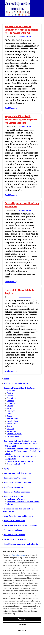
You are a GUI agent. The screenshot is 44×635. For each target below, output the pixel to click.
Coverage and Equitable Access (17, 473)
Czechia (10, 401)
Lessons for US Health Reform (20, 461)
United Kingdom (14, 434)
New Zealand (12, 421)
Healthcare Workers (16, 499)
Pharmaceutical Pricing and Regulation (21, 525)
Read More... (10, 108)
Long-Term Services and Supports (18, 516)
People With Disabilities (14, 521)
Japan (9, 416)
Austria (10, 393)
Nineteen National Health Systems (19, 388)
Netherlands (12, 418)
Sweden (10, 429)
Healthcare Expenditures (15, 487)
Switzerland (12, 431)
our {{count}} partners (17, 555)
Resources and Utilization (15, 539)
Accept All (22, 619)
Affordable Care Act (25, 36)
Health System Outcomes (15, 478)
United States (13, 436)
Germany (11, 408)
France (10, 406)
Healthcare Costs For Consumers (18, 482)
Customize (22, 625)
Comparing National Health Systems (20, 441)
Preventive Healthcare (13, 530)
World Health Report (16, 464)
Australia (11, 390)
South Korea (12, 423)
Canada (10, 395)
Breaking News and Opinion (16, 383)
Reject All (22, 630)
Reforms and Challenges (14, 535)
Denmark (11, 403)
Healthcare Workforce (13, 496)
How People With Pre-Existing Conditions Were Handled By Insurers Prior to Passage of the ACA (21, 29)
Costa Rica (11, 398)
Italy (9, 413)
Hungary (11, 411)
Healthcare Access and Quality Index (23, 448)
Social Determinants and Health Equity (21, 544)
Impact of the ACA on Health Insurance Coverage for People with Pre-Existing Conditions (21, 119)
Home (6, 378)
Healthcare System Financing (17, 492)
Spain (9, 426)
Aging (6, 468)
